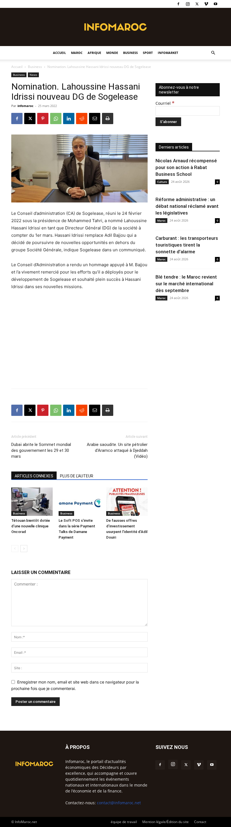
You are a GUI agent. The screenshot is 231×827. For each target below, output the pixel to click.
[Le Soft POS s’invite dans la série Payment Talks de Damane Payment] (79, 501)
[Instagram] (187, 4)
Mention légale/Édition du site (165, 821)
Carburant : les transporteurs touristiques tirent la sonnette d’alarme (187, 244)
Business (130, 53)
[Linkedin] (68, 118)
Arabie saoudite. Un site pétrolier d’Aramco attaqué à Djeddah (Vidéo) (117, 450)
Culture (162, 182)
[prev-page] (14, 548)
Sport (148, 53)
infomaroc (25, 106)
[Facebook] (178, 4)
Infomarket (168, 53)
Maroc (77, 53)
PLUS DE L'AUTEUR (76, 476)
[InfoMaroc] (115, 27)
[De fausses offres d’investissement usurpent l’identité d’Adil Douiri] (127, 501)
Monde (112, 53)
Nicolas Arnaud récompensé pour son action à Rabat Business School (186, 167)
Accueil (59, 53)
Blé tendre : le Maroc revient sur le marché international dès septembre (186, 283)
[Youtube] (215, 4)
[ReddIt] (81, 118)
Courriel (165, 103)
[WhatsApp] (55, 118)
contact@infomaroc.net (119, 802)
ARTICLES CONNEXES (34, 476)
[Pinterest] (42, 118)
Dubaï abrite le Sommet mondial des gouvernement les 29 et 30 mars (41, 450)
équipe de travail (124, 821)
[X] (197, 4)
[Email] (94, 118)
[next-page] (23, 548)
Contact (200, 821)
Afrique (94, 53)
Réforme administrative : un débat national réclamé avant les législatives (187, 206)
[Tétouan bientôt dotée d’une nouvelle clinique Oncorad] (32, 501)
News (33, 75)
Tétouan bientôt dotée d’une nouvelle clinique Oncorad (30, 526)
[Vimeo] (206, 4)
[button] (213, 53)
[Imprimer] (107, 118)
